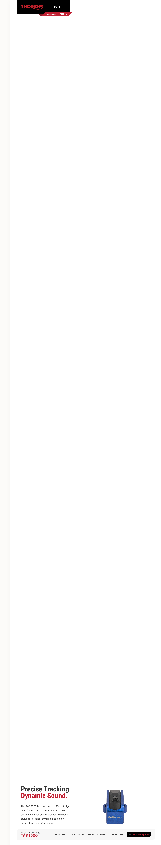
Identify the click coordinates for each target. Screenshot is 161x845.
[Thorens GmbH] (32, 7)
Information (76, 834)
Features (60, 834)
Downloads (116, 834)
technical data (96, 834)
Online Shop (53, 14)
